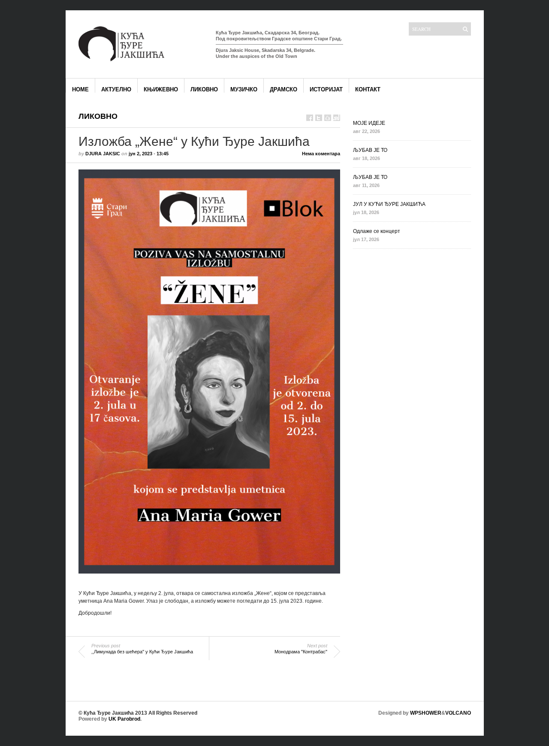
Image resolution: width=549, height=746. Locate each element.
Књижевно (161, 89)
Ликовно (204, 89)
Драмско (283, 89)
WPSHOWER (425, 713)
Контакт (367, 89)
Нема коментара (321, 153)
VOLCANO (458, 713)
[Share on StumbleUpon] (336, 118)
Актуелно (116, 89)
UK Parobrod (124, 719)
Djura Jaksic (102, 153)
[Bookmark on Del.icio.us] (327, 118)
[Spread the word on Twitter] (318, 118)
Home (80, 89)
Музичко (243, 89)
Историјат (326, 89)
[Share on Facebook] (309, 118)
